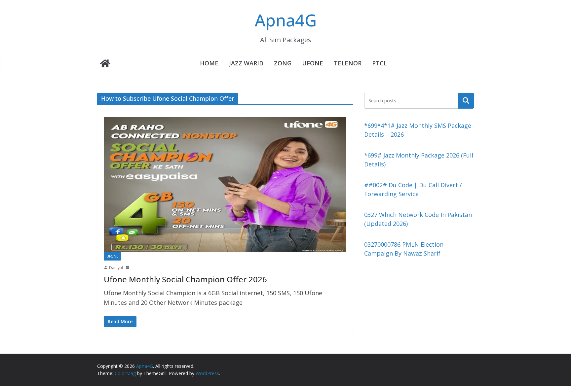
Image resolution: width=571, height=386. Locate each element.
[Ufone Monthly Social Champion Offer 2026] (225, 184)
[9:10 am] (128, 267)
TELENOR (348, 63)
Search (466, 100)
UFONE (312, 63)
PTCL (379, 63)
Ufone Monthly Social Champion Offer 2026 (185, 279)
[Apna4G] (105, 63)
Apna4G (286, 20)
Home (209, 63)
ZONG (282, 63)
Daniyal (116, 267)
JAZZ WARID (246, 63)
